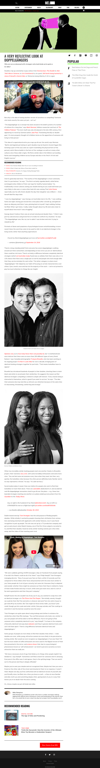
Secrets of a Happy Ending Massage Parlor (22, 171)
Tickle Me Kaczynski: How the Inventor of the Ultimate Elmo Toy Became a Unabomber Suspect (41, 731)
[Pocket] (85, 55)
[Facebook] (74, 55)
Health (39, 7)
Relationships (49, 7)
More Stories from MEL (50, 745)
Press (55, 761)
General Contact (50, 763)
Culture (17, 7)
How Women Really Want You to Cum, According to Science (24, 165)
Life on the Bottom (14, 173)
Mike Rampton (28, 10)
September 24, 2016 (33, 242)
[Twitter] (69, 55)
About (44, 761)
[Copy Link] (91, 55)
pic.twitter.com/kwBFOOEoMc (45, 505)
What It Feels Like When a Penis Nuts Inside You (21, 168)
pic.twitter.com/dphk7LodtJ (47, 238)
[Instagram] (96, 55)
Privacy (50, 761)
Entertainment (28, 7)
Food (68, 7)
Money (59, 7)
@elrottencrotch (40, 503)
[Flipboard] (80, 55)
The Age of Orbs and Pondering (33, 716)
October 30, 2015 (33, 510)
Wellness (77, 7)
